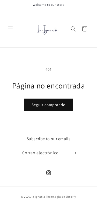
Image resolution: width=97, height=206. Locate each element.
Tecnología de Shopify (61, 196)
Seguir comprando (48, 104)
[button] (10, 29)
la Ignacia (39, 196)
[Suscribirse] (74, 153)
